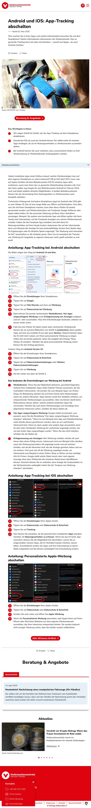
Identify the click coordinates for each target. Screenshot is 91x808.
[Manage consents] (86, 803)
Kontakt (62, 803)
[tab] (38, 757)
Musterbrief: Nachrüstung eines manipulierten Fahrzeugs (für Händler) (42, 689)
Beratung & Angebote (28, 118)
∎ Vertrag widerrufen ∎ (57, 805)
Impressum (50, 803)
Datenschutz (37, 803)
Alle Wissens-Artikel (44, 638)
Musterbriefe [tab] (11, 674)
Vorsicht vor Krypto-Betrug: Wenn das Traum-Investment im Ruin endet (66, 732)
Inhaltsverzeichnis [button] (11, 165)
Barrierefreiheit (75, 803)
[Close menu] (33, 782)
